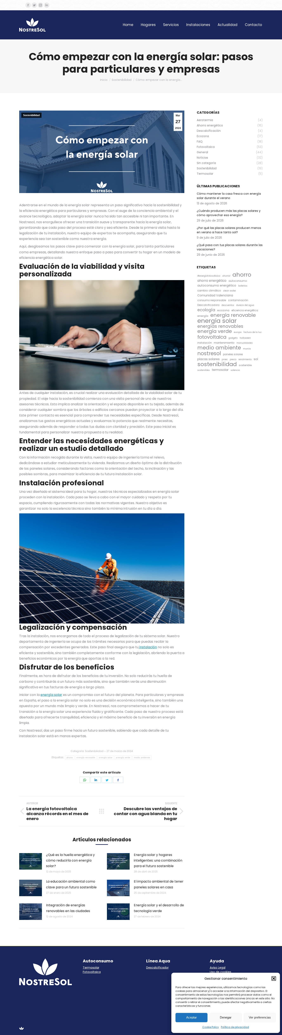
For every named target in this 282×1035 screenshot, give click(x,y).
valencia (235, 370)
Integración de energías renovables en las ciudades (68, 908)
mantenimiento (224, 343)
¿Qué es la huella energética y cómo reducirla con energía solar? (70, 860)
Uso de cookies (220, 972)
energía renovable (86, 757)
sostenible (245, 365)
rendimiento (245, 359)
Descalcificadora (208, 305)
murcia (247, 348)
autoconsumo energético (216, 285)
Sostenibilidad (31, 115)
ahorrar (226, 275)
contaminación (238, 300)
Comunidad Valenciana (215, 295)
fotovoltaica (211, 337)
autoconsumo (238, 281)
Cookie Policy (210, 1027)
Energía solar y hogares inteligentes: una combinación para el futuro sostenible (158, 860)
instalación (148, 647)
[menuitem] (128, 25)
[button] (274, 978)
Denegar (225, 1017)
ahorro (69, 757)
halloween (245, 337)
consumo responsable (211, 300)
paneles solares (233, 354)
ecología (206, 310)
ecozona (223, 310)
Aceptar (191, 1017)
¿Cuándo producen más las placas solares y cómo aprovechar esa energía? (229, 213)
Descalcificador (157, 967)
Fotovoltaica (92, 972)
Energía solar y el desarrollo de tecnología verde (159, 908)
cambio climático (209, 290)
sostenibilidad (217, 364)
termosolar (220, 370)
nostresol (209, 353)
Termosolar (91, 967)
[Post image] (30, 861)
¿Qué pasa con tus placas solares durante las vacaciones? (230, 247)
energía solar (51, 694)
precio (233, 359)
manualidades (245, 342)
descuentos (228, 305)
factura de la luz (253, 332)
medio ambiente (142, 757)
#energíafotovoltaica (208, 275)
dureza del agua (245, 305)
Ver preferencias (260, 1017)
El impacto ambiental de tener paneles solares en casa (159, 884)
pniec (225, 359)
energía (202, 316)
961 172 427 (170, 5)
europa (238, 332)
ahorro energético (211, 280)
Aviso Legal (217, 967)
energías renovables (220, 326)
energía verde (123, 757)
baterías (242, 285)
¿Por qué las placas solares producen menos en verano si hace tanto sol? (229, 230)
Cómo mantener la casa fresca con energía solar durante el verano (229, 196)
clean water (229, 290)
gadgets (233, 337)
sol (256, 359)
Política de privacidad (235, 1027)
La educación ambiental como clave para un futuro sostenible (71, 884)
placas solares (208, 359)
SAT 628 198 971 (199, 5)
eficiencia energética (244, 310)
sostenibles (203, 370)
